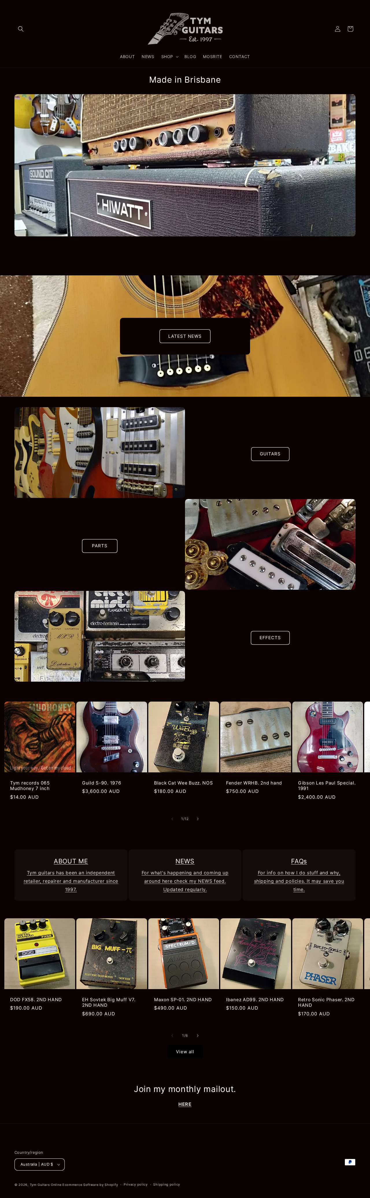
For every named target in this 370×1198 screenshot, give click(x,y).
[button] (20, 29)
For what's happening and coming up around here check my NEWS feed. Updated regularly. (185, 881)
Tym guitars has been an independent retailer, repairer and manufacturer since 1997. (71, 881)
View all (185, 1051)
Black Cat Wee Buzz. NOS (183, 783)
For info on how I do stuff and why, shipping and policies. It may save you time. (299, 881)
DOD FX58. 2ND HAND (36, 999)
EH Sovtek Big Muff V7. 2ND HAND (109, 1002)
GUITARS (270, 454)
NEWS (185, 861)
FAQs (299, 861)
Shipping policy (166, 1184)
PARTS (100, 545)
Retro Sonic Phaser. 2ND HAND (326, 1002)
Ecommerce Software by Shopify (90, 1185)
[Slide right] (197, 819)
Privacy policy (136, 1184)
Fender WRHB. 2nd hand (254, 783)
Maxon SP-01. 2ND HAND (183, 999)
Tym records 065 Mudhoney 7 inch (30, 785)
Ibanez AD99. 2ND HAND (255, 999)
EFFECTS (270, 637)
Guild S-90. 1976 (101, 783)
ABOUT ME (71, 861)
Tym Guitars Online (46, 1185)
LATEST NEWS (185, 336)
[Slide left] (172, 819)
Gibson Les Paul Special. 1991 (327, 785)
